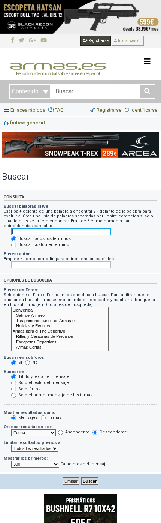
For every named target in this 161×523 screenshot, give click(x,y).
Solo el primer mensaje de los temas (54, 395)
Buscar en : (15, 371)
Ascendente (76, 432)
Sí (19, 362)
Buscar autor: (17, 254)
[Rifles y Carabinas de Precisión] (60, 336)
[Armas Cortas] (60, 347)
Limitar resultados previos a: (32, 442)
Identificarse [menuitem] (144, 110)
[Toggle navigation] (147, 61)
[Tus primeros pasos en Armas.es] (60, 321)
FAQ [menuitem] (59, 110)
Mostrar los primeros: (26, 458)
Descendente (112, 432)
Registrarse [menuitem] (109, 110)
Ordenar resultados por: (28, 426)
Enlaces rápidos (27, 110)
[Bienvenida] (60, 310)
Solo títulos (28, 389)
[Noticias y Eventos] (60, 326)
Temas (54, 417)
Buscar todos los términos (44, 238)
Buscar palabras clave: (26, 206)
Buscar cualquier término (43, 244)
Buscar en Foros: (21, 290)
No (34, 362)
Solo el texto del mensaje (43, 382)
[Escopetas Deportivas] (60, 342)
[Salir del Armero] (60, 315)
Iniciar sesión (129, 41)
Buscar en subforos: (24, 357)
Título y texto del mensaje (43, 376)
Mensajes (27, 417)
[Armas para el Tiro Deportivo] (60, 331)
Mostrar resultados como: (30, 412)
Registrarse (98, 41)
